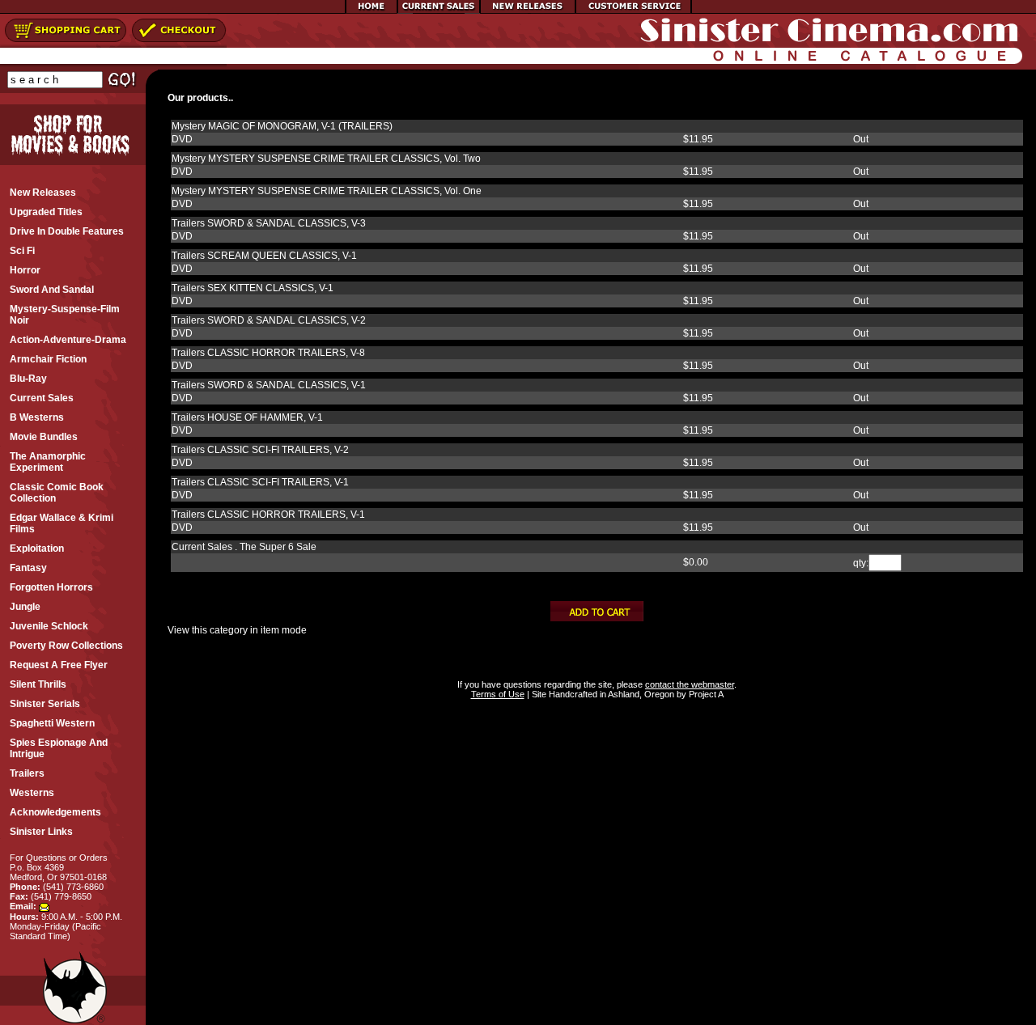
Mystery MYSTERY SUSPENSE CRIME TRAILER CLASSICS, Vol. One (327, 191)
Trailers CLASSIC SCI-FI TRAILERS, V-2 (260, 449)
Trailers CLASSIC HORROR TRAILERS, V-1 (268, 514)
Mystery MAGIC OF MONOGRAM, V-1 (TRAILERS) (282, 126)
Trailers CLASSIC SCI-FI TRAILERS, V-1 (260, 482)
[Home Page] (371, 10)
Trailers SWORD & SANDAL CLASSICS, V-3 (269, 223)
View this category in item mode (237, 630)
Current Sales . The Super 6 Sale (244, 547)
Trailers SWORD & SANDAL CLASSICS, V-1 (269, 385)
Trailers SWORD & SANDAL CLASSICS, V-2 (269, 320)
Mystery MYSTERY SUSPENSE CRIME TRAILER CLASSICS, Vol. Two (326, 158)
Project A (705, 694)
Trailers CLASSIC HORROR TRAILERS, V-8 (268, 352)
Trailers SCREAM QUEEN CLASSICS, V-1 (264, 255)
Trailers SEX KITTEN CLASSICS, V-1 (252, 288)
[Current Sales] (438, 10)
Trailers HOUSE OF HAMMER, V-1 (247, 417)
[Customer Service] (633, 10)
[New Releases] (527, 10)
